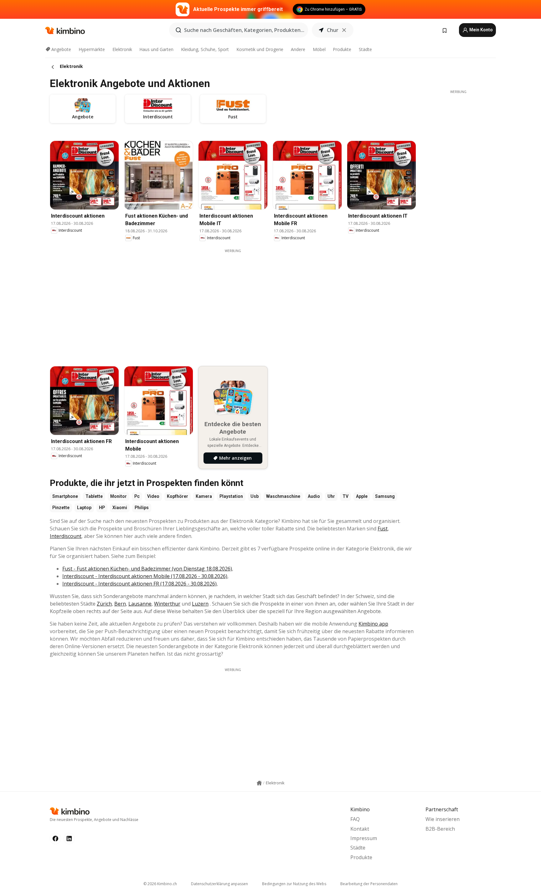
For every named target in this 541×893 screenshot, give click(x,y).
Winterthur (167, 603)
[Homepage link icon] (259, 783)
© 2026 (160, 883)
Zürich (104, 603)
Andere (298, 49)
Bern (120, 603)
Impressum (363, 838)
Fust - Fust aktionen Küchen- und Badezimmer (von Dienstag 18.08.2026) (147, 568)
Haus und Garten (156, 49)
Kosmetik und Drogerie (259, 49)
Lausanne (140, 603)
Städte (365, 49)
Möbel (319, 49)
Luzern (200, 603)
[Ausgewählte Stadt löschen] (344, 30)
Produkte (342, 49)
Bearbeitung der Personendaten (369, 883)
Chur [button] (332, 30)
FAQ (355, 819)
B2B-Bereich (440, 828)
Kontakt (359, 828)
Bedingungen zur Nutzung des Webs (294, 883)
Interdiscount (65, 536)
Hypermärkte (92, 49)
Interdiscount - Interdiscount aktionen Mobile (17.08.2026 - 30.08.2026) (144, 576)
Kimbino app (373, 623)
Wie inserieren (442, 819)
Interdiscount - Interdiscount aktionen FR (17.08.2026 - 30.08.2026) (139, 583)
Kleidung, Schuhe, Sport (205, 49)
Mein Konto (480, 29)
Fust (383, 528)
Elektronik (122, 49)
